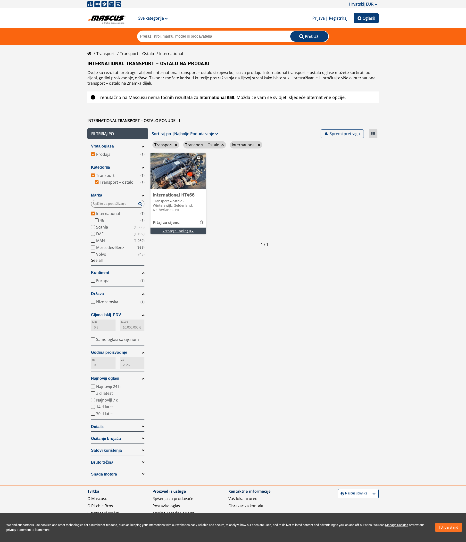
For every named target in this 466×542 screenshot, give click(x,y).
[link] (178, 171)
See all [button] (97, 260)
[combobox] (341, 494)
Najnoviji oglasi (105, 378)
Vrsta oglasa (102, 146)
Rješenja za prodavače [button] (172, 498)
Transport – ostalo (137, 53)
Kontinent (100, 273)
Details (97, 427)
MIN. (95, 322)
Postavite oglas (166, 506)
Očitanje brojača (106, 438)
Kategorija (100, 167)
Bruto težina (102, 462)
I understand (448, 527)
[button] (117, 133)
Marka (96, 195)
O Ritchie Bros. (100, 506)
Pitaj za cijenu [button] (166, 223)
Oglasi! (369, 18)
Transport (105, 53)
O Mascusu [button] (97, 498)
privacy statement (18, 530)
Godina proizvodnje (109, 352)
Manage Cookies (396, 525)
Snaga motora (104, 474)
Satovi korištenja (106, 450)
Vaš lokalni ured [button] (243, 498)
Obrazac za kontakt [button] (246, 506)
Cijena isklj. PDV (106, 315)
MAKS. (125, 322)
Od (93, 360)
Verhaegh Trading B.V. (178, 231)
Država (97, 294)
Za (122, 360)
